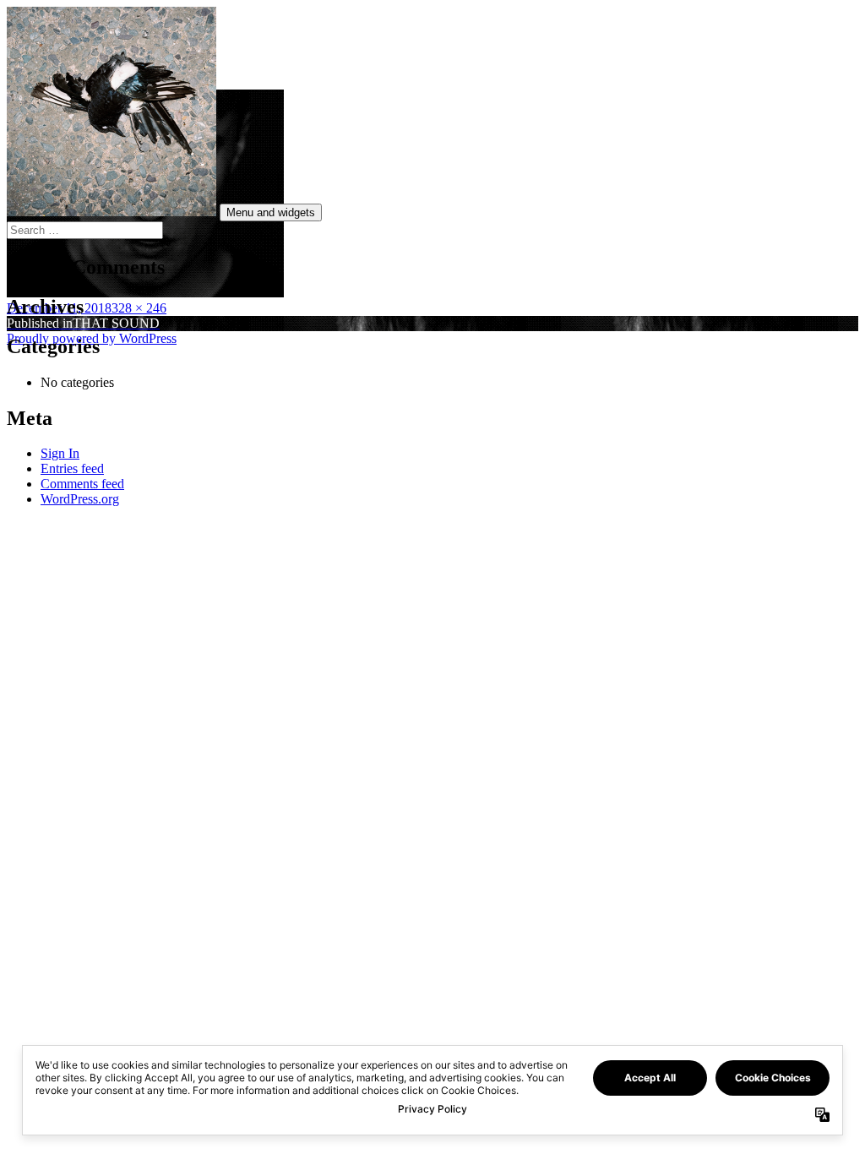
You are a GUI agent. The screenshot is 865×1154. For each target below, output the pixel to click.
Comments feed (82, 483)
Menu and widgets (270, 212)
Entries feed (72, 468)
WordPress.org (80, 499)
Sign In (60, 453)
